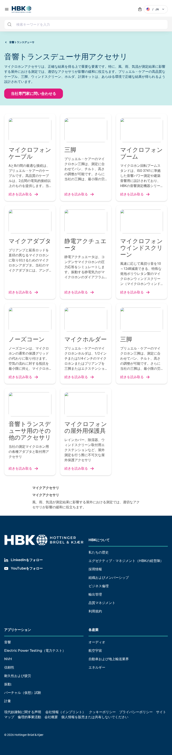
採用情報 (95, 569)
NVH (8, 659)
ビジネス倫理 (99, 586)
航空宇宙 (95, 651)
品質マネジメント (102, 603)
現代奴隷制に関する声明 (22, 712)
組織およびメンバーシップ (109, 578)
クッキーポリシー (102, 712)
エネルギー (97, 667)
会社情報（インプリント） (65, 712)
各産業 (94, 630)
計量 (7, 701)
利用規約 (95, 611)
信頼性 (9, 667)
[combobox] (86, 24)
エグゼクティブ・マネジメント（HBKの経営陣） (126, 561)
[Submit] (9, 24)
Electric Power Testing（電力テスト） (35, 651)
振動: (8, 684)
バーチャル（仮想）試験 (22, 693)
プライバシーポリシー (136, 712)
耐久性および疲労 (17, 676)
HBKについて (99, 540)
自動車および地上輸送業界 (109, 659)
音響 (7, 642)
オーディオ (97, 642)
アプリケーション (17, 630)
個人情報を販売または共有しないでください (95, 717)
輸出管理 (95, 594)
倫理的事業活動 (29, 717)
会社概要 (51, 717)
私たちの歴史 (99, 552)
